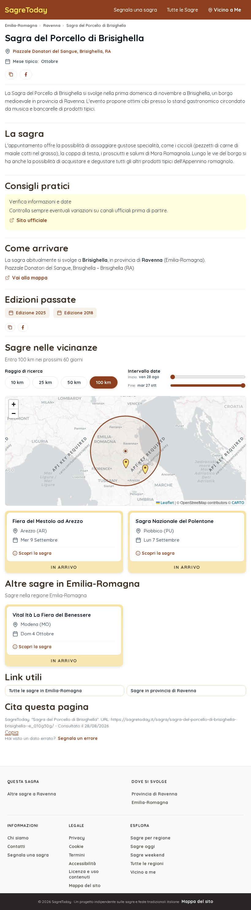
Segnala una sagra (135, 10)
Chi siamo (17, 838)
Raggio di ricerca (24, 371)
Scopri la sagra (35, 553)
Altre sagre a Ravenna (31, 794)
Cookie (76, 846)
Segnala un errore (78, 738)
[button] (125, 451)
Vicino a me (143, 872)
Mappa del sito (84, 885)
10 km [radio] (17, 382)
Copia (11, 732)
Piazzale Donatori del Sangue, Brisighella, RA (62, 51)
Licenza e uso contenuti (84, 874)
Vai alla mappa (29, 278)
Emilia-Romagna (21, 25)
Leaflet (167, 502)
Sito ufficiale (32, 220)
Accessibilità (82, 863)
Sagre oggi (142, 846)
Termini (77, 855)
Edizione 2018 (78, 313)
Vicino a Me (227, 10)
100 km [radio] (103, 382)
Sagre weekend (147, 855)
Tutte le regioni (146, 863)
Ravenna (51, 25)
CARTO (238, 502)
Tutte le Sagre (182, 10)
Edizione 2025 (31, 313)
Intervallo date (144, 371)
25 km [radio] (45, 382)
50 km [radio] (74, 382)
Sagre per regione (150, 838)
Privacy (77, 838)
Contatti (16, 846)
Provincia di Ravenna (154, 794)
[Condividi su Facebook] (26, 74)
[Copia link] (11, 74)
